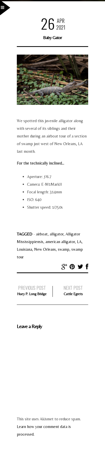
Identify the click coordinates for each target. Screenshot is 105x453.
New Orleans (45, 249)
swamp (63, 249)
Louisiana (24, 249)
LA (79, 241)
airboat (42, 234)
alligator (56, 234)
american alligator (60, 241)
